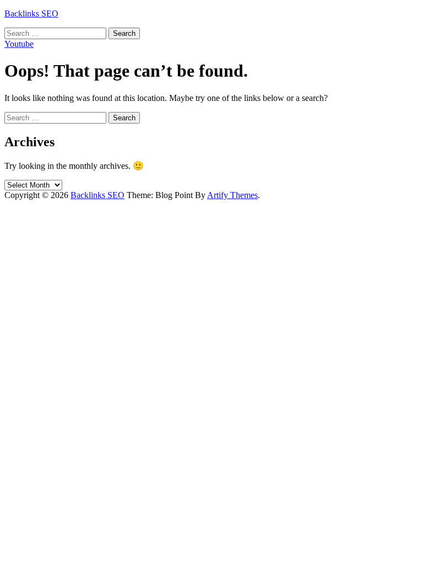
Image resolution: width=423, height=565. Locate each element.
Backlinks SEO (31, 13)
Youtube (19, 44)
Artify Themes (232, 195)
